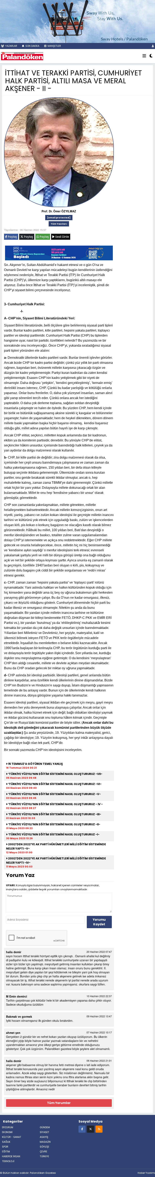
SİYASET (44, 1132)
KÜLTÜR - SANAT (11, 1137)
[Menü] (144, 56)
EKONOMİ (7, 1132)
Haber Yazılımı (146, 1173)
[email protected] (58, 217)
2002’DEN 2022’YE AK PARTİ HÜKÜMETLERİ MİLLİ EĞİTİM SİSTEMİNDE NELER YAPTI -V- (56, 846)
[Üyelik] (153, 46)
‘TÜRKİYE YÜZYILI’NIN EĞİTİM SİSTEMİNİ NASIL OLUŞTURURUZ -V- (54, 794)
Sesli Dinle (61, 237)
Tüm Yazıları (59, 223)
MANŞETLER (54, 46)
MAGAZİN (45, 1142)
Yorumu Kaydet (99, 921)
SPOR (5, 1146)
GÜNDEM (45, 1127)
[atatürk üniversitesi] (59, 252)
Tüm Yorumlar (59, 1103)
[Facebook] (82, 1129)
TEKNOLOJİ (8, 1161)
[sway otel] (77, 21)
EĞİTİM (6, 1151)
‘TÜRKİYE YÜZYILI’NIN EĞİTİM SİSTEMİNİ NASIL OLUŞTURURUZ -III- (54, 814)
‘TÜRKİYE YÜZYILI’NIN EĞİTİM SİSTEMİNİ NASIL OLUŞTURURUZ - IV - (55, 804)
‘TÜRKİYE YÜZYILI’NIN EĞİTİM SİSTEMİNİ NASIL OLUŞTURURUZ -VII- (54, 774)
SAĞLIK (6, 1142)
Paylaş (12, 237)
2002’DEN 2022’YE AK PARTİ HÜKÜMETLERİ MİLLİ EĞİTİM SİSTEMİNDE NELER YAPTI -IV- (56, 860)
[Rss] (99, 1129)
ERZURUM (7, 1127)
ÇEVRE (43, 1151)
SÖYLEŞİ (44, 1146)
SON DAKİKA (32, 46)
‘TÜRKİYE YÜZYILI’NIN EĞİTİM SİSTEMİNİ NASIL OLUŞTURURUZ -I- (53, 834)
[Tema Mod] (151, 56)
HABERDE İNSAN (11, 1156)
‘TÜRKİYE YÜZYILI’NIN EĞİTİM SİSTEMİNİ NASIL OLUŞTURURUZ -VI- (54, 784)
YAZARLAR (11, 46)
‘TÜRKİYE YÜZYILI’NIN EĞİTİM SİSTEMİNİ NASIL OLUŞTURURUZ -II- (53, 824)
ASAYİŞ (44, 1137)
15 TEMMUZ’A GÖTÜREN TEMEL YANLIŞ (35, 764)
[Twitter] (90, 1129)
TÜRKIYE (44, 1156)
